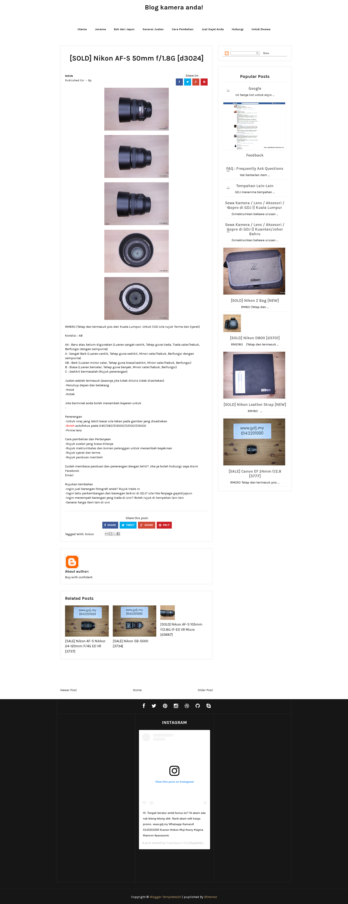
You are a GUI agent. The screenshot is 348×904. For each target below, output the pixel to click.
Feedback (254, 155)
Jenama (100, 29)
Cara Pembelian (183, 29)
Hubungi (237, 29)
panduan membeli (89, 457)
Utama (82, 29)
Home (137, 690)
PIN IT (166, 525)
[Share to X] (114, 534)
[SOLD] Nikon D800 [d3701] (255, 338)
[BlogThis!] (111, 534)
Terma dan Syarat (186, 327)
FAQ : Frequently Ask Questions (254, 168)
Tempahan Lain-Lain (254, 186)
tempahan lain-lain (170, 498)
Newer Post (68, 690)
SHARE (111, 525)
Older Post (205, 690)
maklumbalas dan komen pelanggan (103, 448)
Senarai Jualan (153, 29)
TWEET (129, 525)
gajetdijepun (182, 493)
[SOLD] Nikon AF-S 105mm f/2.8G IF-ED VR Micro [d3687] (181, 629)
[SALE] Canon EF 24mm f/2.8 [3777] (255, 473)
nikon (69, 75)
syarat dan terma (88, 453)
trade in (134, 489)
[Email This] (107, 534)
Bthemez (210, 897)
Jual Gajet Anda (213, 29)
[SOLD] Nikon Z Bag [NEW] (255, 300)
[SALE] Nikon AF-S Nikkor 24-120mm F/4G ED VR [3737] (85, 646)
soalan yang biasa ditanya (94, 444)
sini (107, 502)
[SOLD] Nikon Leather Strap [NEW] (255, 404)
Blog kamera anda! (174, 7)
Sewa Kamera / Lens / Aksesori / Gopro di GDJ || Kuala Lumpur (254, 205)
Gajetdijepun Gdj (177, 842)
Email (69, 475)
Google (255, 88)
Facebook (72, 471)
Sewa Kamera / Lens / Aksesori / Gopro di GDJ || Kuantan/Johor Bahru (254, 229)
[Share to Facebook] (118, 534)
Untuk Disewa (261, 29)
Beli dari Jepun (124, 29)
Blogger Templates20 (165, 897)
